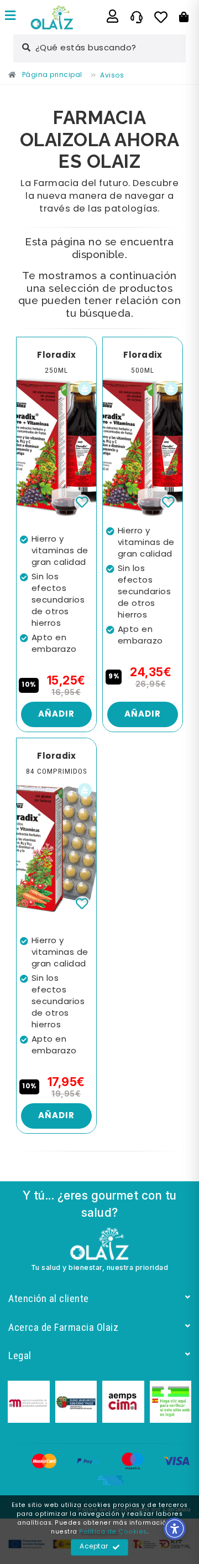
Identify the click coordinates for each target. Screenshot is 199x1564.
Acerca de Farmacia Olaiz (63, 1327)
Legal (20, 1355)
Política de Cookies (113, 1532)
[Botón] (184, 17)
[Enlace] (10, 17)
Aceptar (94, 1546)
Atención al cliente (48, 1298)
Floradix (56, 355)
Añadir (56, 714)
